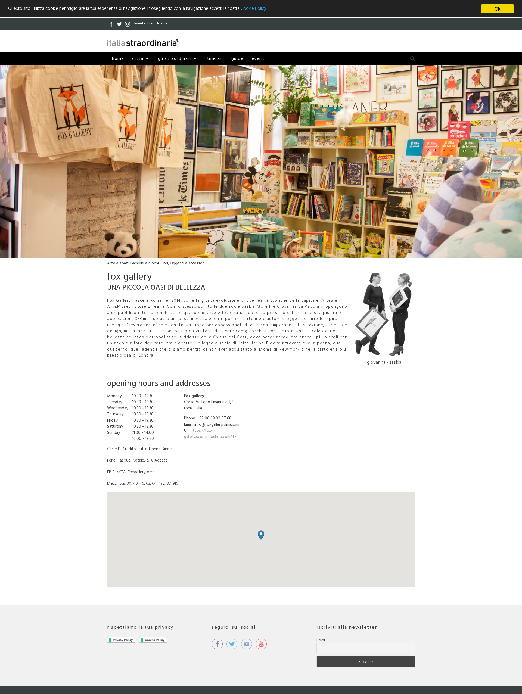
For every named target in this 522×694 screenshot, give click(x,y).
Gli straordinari (174, 58)
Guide (237, 58)
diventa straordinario (150, 23)
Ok (498, 8)
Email (321, 640)
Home (118, 58)
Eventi (259, 58)
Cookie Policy (253, 8)
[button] (261, 535)
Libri (164, 263)
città (137, 58)
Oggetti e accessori (187, 263)
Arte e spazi (118, 263)
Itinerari (214, 58)
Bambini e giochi (144, 263)
